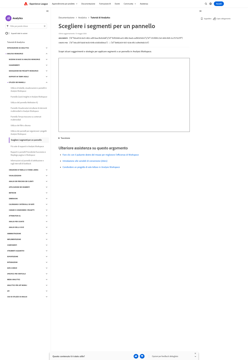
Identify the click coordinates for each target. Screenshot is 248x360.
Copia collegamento (223, 19)
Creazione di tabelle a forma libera (23, 170)
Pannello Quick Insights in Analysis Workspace (29, 96)
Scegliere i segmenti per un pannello (26, 140)
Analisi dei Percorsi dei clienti (21, 181)
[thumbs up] (136, 356)
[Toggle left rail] (47, 11)
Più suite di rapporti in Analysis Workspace (27, 146)
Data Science (12, 268)
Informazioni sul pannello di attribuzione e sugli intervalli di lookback (27, 162)
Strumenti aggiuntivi (15, 251)
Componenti (12, 245)
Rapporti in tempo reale (19, 77)
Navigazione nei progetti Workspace (23, 71)
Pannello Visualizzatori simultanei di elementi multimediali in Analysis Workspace (29, 109)
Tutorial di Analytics (100, 17)
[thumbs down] (142, 356)
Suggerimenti (14, 65)
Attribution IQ (15, 216)
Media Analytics (13, 280)
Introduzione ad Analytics (18, 48)
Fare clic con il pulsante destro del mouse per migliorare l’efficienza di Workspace (101, 154)
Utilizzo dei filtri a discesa (21, 125)
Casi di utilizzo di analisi (17, 297)
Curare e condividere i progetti (21, 210)
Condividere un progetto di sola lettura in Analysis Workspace (91, 167)
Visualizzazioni (15, 176)
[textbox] (26, 26)
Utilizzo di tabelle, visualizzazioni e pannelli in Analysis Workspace (29, 89)
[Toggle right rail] (200, 11)
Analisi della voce (16, 227)
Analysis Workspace (15, 54)
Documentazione (66, 17)
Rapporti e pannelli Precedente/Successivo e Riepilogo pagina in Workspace (28, 153)
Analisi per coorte (16, 222)
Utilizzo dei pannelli (17, 82)
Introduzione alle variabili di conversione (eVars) (85, 160)
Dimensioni (13, 199)
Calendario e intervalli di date (21, 204)
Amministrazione (14, 234)
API (8, 291)
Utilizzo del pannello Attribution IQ (24, 102)
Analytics (82, 17)
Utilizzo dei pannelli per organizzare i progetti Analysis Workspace (29, 132)
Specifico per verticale (16, 274)
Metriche (12, 193)
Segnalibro (207, 19)
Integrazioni (12, 262)
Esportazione (12, 257)
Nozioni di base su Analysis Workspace (24, 59)
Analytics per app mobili (17, 285)
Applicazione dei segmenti (19, 187)
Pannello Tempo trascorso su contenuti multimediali (26, 118)
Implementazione (14, 239)
